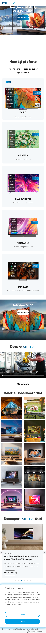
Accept (22, 621)
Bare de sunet (31, 69)
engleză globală (37, 632)
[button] (21, 49)
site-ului (34, 629)
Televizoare (14, 69)
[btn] (43, 3)
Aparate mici (23, 73)
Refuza (22, 614)
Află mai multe (23, 22)
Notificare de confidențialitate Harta (16, 629)
